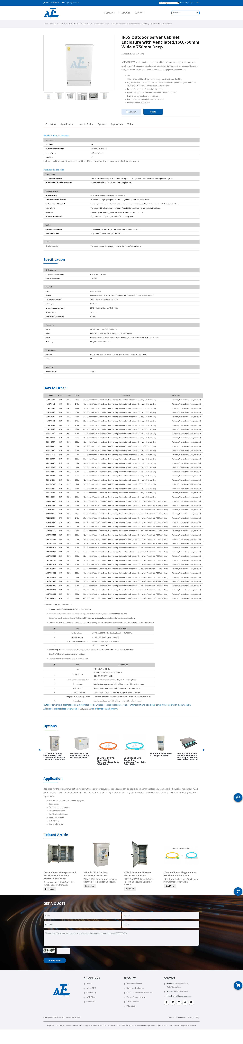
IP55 (87, 613)
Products (53, 24)
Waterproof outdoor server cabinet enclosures (64, 613)
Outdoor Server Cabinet (101, 24)
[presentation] (40, 750)
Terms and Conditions (176, 1017)
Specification (67, 124)
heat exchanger (118, 622)
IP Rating (82, 613)
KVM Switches (133, 1002)
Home (46, 24)
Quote (153, 112)
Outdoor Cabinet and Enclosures (139, 993)
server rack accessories (68, 650)
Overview (51, 124)
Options (102, 124)
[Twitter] (185, 1002)
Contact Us (90, 1002)
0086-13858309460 (52, 3)
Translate (197, 3)
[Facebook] (166, 1002)
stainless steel (111, 618)
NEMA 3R (99, 613)
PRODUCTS (124, 13)
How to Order (86, 124)
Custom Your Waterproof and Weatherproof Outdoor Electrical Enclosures (59, 875)
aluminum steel (123, 618)
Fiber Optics (131, 1006)
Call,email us (85, 709)
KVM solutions (118, 650)
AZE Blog (90, 997)
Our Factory (91, 993)
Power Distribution (134, 984)
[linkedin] (172, 1002)
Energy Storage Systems (136, 997)
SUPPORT (139, 13)
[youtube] (179, 1002)
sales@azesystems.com (71, 3)
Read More (49, 889)
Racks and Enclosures (135, 988)
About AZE (91, 988)
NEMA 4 (106, 613)
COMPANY (109, 13)
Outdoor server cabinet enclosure (60, 658)
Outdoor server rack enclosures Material (62, 618)
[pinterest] (191, 1002)
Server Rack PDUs (103, 650)
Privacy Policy (194, 1017)
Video (130, 124)
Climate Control (73, 622)
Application (117, 124)
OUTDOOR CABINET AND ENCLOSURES (74, 24)
